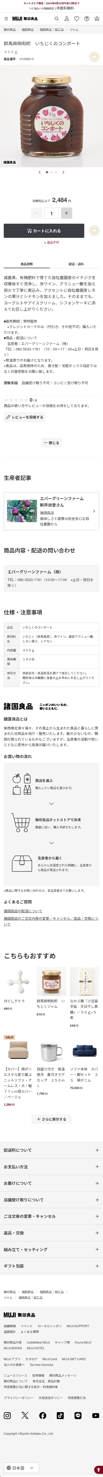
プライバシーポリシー (19, 1397)
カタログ (32, 1359)
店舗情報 (10, 1326)
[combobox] (21, 1468)
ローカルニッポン (50, 1326)
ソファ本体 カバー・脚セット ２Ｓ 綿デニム (84, 1074)
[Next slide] (63, 172)
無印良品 (10, 29)
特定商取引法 (77, 1397)
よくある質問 (30, 1331)
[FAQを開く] (86, 16)
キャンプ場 (62, 1342)
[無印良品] (19, 1314)
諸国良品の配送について (23, 910)
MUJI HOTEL (36, 1348)
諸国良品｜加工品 (52, 29)
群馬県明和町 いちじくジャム (51, 1003)
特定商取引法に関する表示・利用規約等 (31, 1387)
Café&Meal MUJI (38, 1342)
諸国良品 (28, 29)
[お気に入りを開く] (76, 16)
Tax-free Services (41, 1364)
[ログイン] (66, 16)
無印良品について (16, 1381)
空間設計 (10, 1331)
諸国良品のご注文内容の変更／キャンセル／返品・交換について (51, 921)
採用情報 (38, 1375)
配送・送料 (76, 264)
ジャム (74, 29)
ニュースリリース (15, 1375)
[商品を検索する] (56, 16)
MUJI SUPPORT (78, 1326)
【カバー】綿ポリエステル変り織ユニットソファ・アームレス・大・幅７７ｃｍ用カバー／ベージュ (18, 1082)
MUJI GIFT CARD (74, 1359)
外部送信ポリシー (51, 1397)
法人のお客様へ (14, 1364)
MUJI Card (49, 1359)
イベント (27, 1326)
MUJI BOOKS (13, 1348)
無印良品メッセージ (62, 1375)
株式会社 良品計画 (46, 1381)
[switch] (94, 57)
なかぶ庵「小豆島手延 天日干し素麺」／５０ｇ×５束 (84, 1009)
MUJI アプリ (12, 1359)
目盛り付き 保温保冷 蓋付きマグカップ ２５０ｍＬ (51, 1077)
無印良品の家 (13, 1342)
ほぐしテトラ (14, 1000)
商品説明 (27, 264)
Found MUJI (83, 1342)
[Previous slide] (40, 172)
